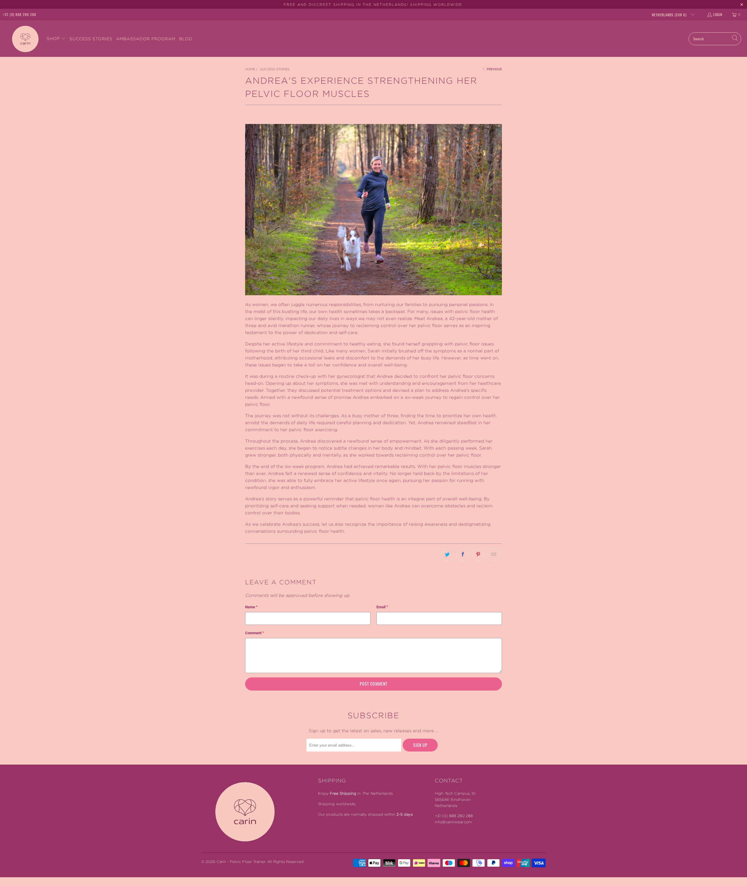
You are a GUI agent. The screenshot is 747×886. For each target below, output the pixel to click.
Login (717, 14)
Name (251, 607)
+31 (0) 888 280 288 (19, 14)
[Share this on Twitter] (447, 554)
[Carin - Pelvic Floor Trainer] (23, 38)
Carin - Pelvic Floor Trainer (241, 861)
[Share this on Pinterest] (478, 554)
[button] (56, 38)
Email (382, 607)
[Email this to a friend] (493, 554)
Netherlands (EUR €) (670, 14)
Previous (494, 69)
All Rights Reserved (285, 861)
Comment (254, 633)
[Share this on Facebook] (462, 554)
